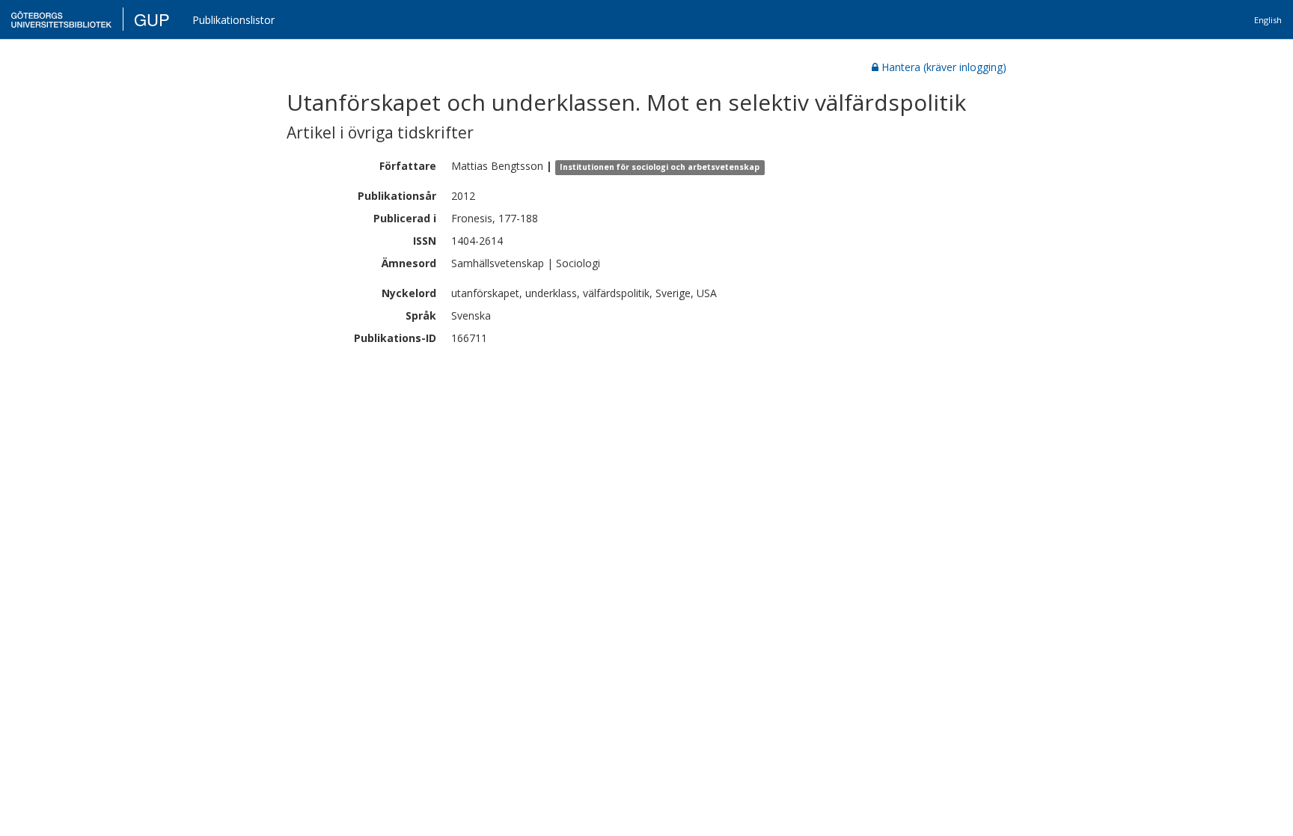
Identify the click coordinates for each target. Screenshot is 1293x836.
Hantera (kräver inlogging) (943, 67)
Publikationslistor (233, 20)
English (1268, 19)
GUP (152, 19)
